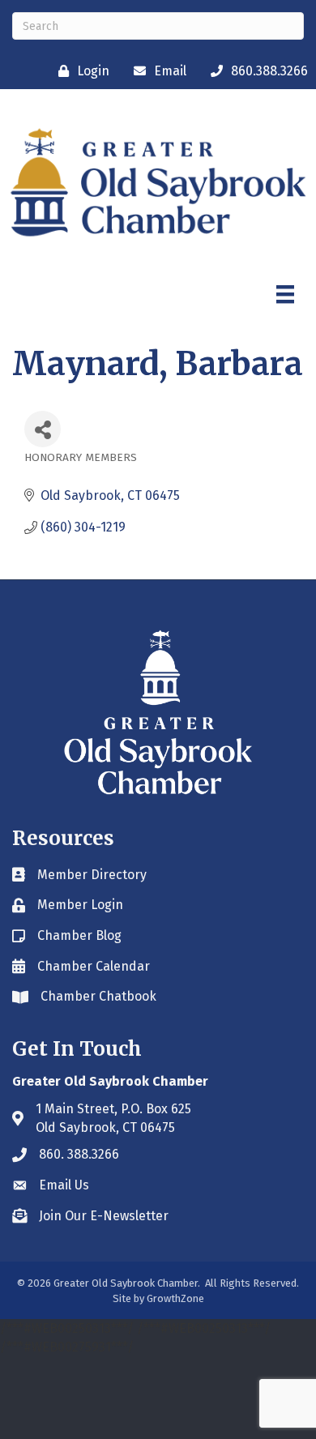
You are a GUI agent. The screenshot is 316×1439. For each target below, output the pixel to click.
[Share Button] (42, 429)
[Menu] (285, 294)
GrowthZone (175, 1298)
